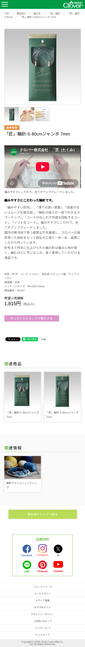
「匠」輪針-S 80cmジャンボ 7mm (38, 17)
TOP (6, 13)
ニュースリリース (42, 586)
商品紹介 (21, 13)
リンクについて (42, 628)
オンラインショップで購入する (31, 318)
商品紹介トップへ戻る (42, 514)
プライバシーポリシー (42, 614)
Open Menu (4, 4)
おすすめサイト (42, 607)
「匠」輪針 (54, 13)
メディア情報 (43, 600)
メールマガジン (42, 593)
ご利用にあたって (42, 621)
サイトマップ (42, 635)
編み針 (37, 13)
